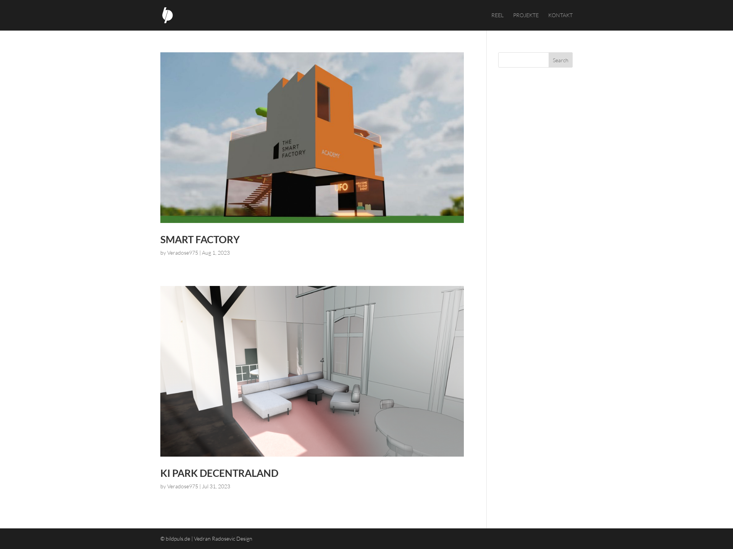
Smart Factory (200, 239)
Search (560, 60)
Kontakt (560, 15)
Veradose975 (182, 252)
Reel (497, 15)
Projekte (526, 15)
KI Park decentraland (219, 473)
